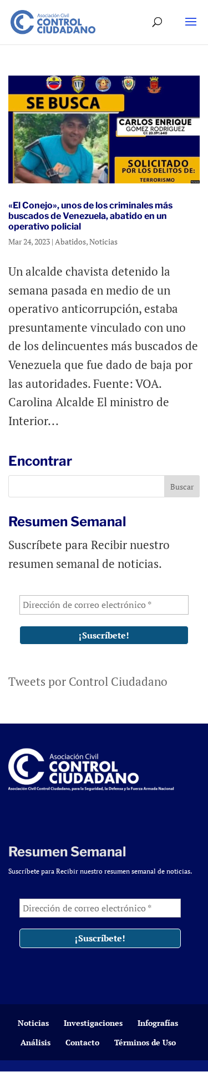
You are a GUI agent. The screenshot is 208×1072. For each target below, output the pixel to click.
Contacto (82, 1042)
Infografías (158, 1023)
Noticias (103, 241)
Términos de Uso (145, 1042)
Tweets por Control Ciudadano (88, 681)
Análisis (35, 1042)
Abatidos (70, 241)
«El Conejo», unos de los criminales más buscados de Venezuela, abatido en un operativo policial (90, 216)
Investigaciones (93, 1023)
